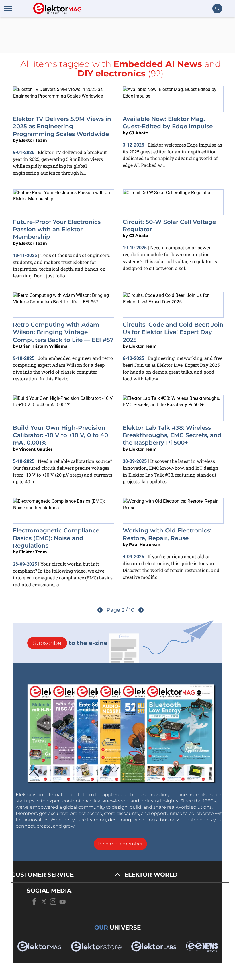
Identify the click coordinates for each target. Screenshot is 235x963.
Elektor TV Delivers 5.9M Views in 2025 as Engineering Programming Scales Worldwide (62, 126)
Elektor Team (33, 140)
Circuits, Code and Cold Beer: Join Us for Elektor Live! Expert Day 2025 (173, 332)
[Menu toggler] (8, 8)
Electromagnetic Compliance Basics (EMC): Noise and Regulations (56, 538)
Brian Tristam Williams (43, 346)
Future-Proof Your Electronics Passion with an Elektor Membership (57, 229)
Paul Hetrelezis (144, 544)
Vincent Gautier (35, 449)
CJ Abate (138, 132)
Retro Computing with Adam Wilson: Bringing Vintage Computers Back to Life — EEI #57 (63, 332)
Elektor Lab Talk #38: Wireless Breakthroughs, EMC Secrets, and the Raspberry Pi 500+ (172, 435)
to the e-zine (70, 643)
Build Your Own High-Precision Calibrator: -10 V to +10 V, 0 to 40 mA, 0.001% (60, 435)
